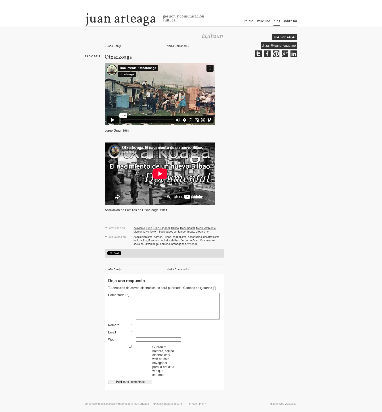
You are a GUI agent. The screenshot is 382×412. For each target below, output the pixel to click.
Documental (187, 228)
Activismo (139, 228)
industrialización (174, 240)
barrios (158, 237)
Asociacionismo (143, 237)
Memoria (139, 231)
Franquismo (155, 240)
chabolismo (180, 237)
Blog (276, 21)
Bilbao (167, 237)
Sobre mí (290, 21)
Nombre (113, 325)
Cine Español (161, 228)
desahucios (195, 237)
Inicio (248, 21)
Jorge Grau (192, 240)
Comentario (118, 295)
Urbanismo (202, 231)
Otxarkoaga (152, 244)
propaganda (178, 244)
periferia (165, 244)
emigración (140, 240)
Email (112, 332)
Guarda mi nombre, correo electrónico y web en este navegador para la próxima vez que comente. (163, 361)
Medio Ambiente (206, 228)
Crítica (175, 228)
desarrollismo (211, 237)
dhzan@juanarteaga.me (279, 45)
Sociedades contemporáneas (176, 231)
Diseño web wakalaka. (283, 403)
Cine (149, 228)
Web (111, 339)
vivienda (192, 244)
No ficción (151, 231)
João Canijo (113, 46)
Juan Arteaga (121, 18)
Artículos (263, 21)
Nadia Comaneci (178, 46)
